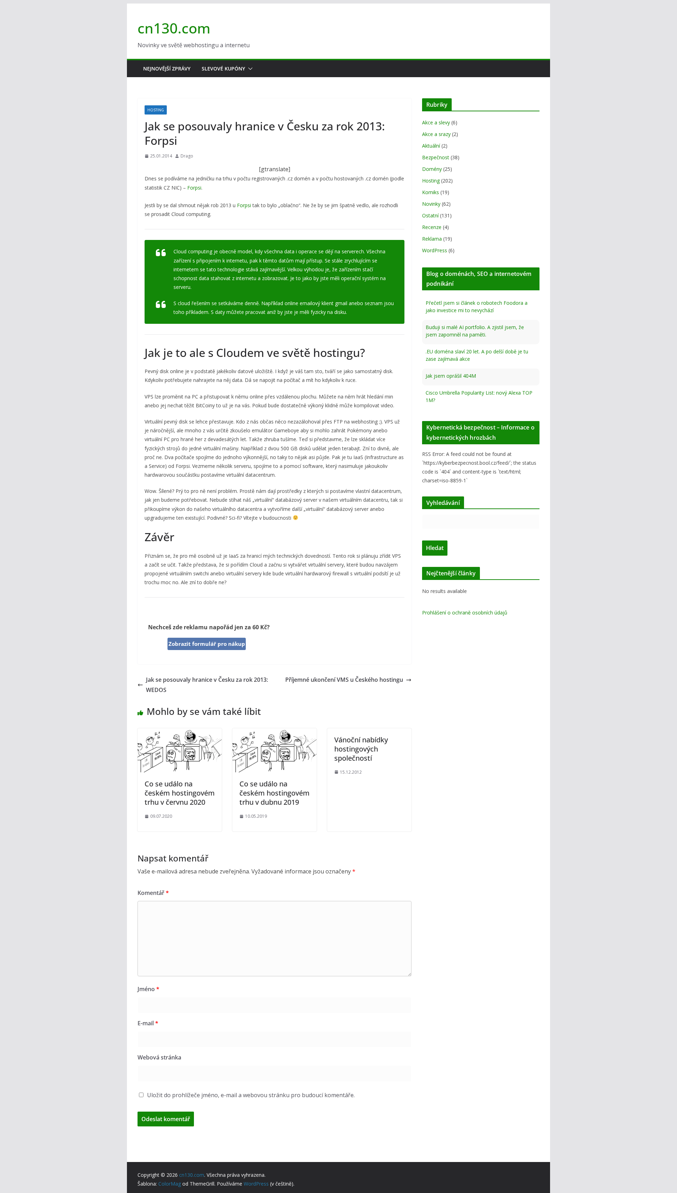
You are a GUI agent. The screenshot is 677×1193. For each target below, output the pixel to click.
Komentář (153, 893)
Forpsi (194, 187)
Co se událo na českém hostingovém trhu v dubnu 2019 (274, 793)
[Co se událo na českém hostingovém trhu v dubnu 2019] (274, 733)
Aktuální (431, 145)
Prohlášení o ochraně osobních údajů (464, 612)
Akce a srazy (436, 134)
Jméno (148, 989)
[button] (249, 69)
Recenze (431, 227)
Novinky (431, 203)
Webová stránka (159, 1057)
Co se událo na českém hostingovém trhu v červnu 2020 (180, 793)
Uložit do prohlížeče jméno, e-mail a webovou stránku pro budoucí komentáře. (251, 1095)
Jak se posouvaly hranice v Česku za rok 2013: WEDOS (207, 685)
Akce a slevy (436, 122)
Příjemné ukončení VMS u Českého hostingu (344, 680)
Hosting (155, 109)
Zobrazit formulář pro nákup (207, 643)
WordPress (434, 250)
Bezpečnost (435, 157)
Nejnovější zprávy (166, 68)
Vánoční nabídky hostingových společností (361, 749)
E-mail (148, 1023)
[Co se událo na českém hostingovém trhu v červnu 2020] (180, 733)
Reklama (432, 238)
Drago (187, 156)
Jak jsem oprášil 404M (451, 374)
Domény (432, 169)
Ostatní (430, 215)
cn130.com (174, 28)
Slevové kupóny (223, 68)
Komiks (430, 192)
